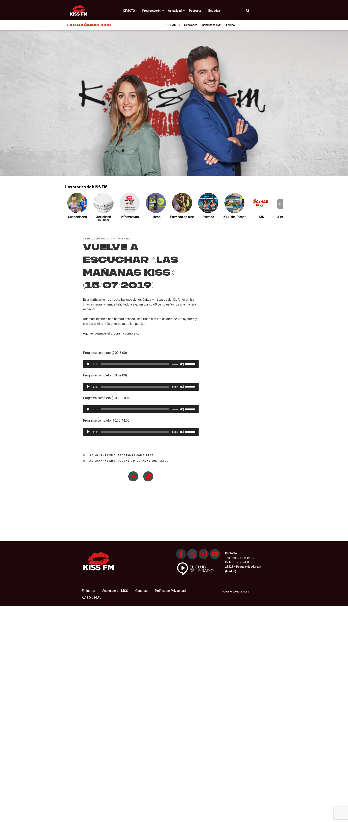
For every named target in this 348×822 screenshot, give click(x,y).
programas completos (151, 461)
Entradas (214, 10)
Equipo (230, 25)
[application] (141, 364)
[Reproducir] (88, 364)
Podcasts (195, 10)
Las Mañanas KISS (102, 455)
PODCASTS (172, 25)
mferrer (124, 238)
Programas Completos (136, 455)
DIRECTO (129, 10)
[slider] (191, 363)
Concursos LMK (212, 25)
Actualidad (175, 10)
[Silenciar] (182, 364)
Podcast (124, 461)
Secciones (190, 25)
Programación (151, 10)
